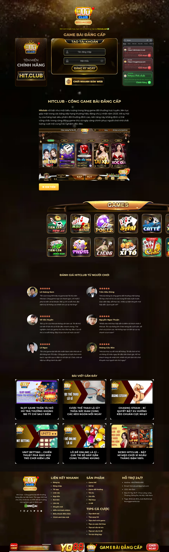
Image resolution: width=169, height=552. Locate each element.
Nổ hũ (91, 474)
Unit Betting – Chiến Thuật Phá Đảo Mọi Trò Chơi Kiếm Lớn (37, 442)
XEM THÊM (50, 186)
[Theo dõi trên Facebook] (20, 499)
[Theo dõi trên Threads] (37, 499)
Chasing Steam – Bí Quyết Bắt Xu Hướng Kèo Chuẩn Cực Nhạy (132, 398)
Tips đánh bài (94, 501)
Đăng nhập (57, 474)
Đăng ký (56, 470)
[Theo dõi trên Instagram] (24, 499)
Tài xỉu (91, 481)
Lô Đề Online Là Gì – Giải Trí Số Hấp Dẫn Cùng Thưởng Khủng (84, 442)
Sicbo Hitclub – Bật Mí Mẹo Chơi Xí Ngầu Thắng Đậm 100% (132, 442)
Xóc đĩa (92, 484)
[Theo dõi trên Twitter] (34, 499)
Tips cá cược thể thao (97, 512)
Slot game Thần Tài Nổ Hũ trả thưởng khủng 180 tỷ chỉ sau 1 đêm (37, 398)
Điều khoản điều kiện (62, 501)
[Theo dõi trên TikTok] (27, 499)
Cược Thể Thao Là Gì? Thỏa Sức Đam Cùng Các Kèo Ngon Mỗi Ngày (84, 398)
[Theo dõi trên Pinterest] (41, 499)
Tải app (56, 477)
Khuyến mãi (58, 494)
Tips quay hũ (94, 505)
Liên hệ (56, 491)
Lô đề (91, 491)
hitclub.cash (102, 29)
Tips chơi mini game (97, 508)
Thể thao (92, 488)
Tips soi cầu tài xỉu (96, 515)
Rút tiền (56, 488)
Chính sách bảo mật (61, 505)
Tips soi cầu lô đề (95, 519)
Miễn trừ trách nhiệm (61, 498)
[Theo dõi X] (31, 499)
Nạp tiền (56, 484)
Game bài (92, 470)
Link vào (56, 481)
